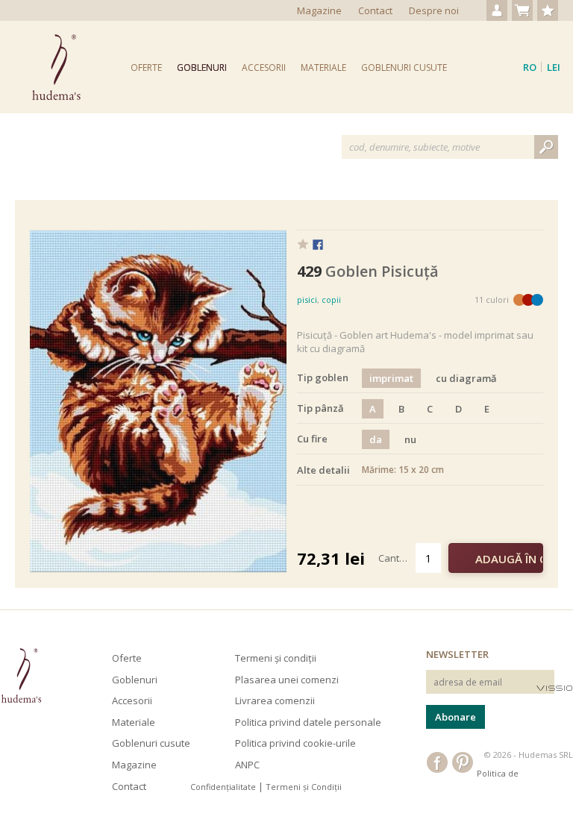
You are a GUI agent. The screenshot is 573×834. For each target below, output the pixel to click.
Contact (375, 10)
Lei (553, 67)
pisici (307, 299)
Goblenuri (202, 67)
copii (331, 299)
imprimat (391, 378)
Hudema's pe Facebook (437, 762)
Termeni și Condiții (304, 786)
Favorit (303, 244)
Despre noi (434, 10)
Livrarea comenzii (275, 700)
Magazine (319, 10)
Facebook (318, 245)
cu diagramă (466, 378)
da (375, 439)
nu (410, 439)
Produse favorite (547, 10)
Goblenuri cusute (404, 67)
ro (529, 67)
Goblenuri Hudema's (56, 67)
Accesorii (264, 67)
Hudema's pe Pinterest (462, 762)
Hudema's (21, 675)
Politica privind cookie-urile (295, 743)
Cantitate (397, 558)
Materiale (323, 67)
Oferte (146, 67)
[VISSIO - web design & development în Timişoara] (554, 687)
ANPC (247, 764)
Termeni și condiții (275, 658)
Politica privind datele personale (308, 722)
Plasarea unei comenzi (287, 679)
